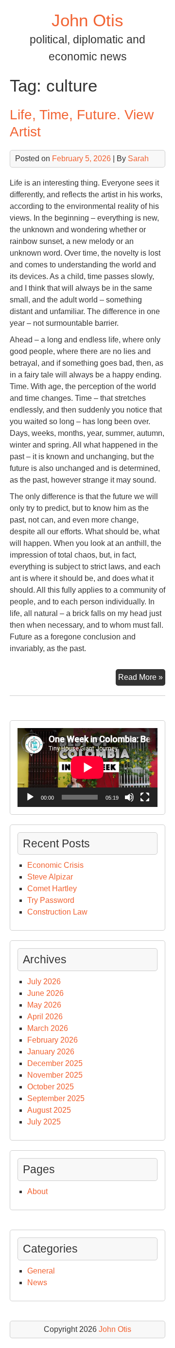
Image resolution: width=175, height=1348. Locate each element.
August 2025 (49, 1110)
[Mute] (129, 797)
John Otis (87, 20)
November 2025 (55, 1075)
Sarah (138, 158)
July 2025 (44, 1122)
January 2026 (50, 1052)
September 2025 (56, 1098)
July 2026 (44, 981)
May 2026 (44, 1005)
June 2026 (45, 993)
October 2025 (50, 1087)
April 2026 (45, 1016)
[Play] (30, 797)
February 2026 (52, 1040)
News (37, 1282)
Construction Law (57, 912)
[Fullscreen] (145, 797)
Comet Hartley (52, 888)
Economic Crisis (55, 865)
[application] (88, 767)
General (41, 1271)
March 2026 (47, 1028)
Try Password (50, 900)
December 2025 (55, 1063)
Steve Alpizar (50, 877)
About (37, 1191)
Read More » (141, 679)
